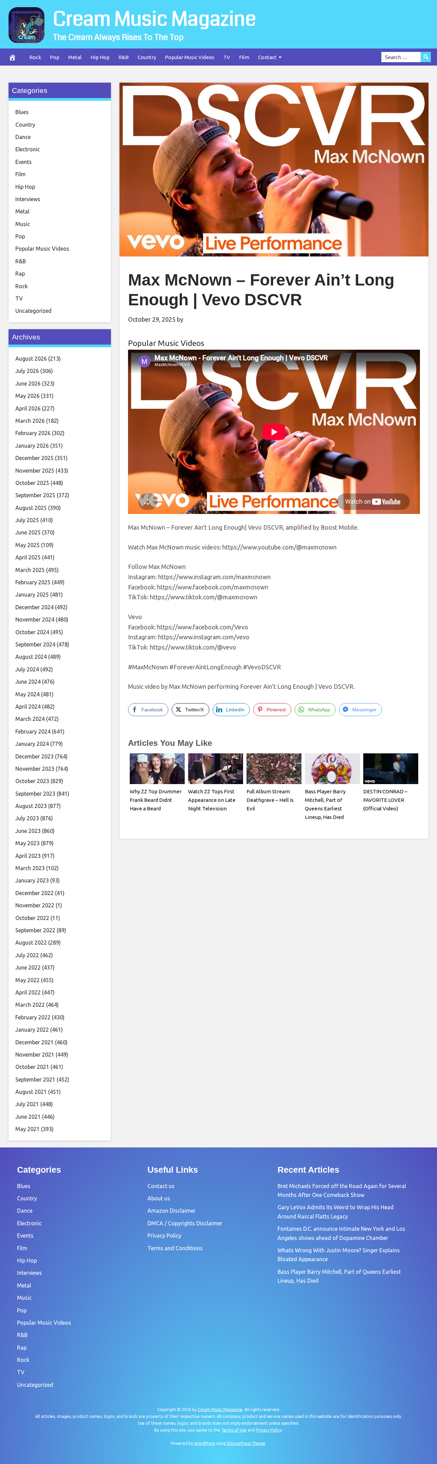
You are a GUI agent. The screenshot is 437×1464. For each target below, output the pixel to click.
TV (226, 57)
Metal (75, 57)
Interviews (27, 199)
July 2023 (27, 818)
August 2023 (31, 806)
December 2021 (34, 1042)
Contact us (160, 1186)
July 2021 (27, 1104)
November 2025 (34, 471)
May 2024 (27, 694)
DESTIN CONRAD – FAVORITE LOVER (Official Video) (385, 800)
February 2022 (33, 1017)
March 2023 (30, 868)
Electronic (27, 149)
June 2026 (28, 383)
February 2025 (33, 582)
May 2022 (27, 980)
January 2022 (32, 1030)
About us (158, 1198)
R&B (123, 57)
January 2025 (32, 594)
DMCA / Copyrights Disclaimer (184, 1223)
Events (23, 162)
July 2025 (27, 520)
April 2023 (28, 856)
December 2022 (34, 893)
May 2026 (27, 396)
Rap (20, 273)
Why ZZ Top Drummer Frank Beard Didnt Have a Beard (156, 800)
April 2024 (28, 706)
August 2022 (31, 942)
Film (244, 57)
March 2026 (30, 421)
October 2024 (32, 632)
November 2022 (34, 905)
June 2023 (28, 831)
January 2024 (32, 744)
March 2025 (30, 570)
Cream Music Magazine (154, 19)
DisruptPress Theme (246, 1443)
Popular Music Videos (189, 57)
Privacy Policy (164, 1235)
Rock (35, 57)
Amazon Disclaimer (171, 1211)
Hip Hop (100, 57)
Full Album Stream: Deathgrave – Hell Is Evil (270, 800)
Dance (23, 137)
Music (22, 224)
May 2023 (27, 843)
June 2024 (28, 682)
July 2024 (27, 669)
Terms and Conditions (175, 1248)
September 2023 (35, 794)
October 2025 (32, 483)
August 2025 (31, 508)
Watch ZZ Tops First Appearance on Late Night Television (212, 800)
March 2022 (30, 1005)
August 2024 (31, 657)
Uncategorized (33, 311)
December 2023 (34, 756)
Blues (22, 112)
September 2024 (35, 644)
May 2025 (27, 545)
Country (147, 57)
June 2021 (28, 1117)
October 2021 (32, 1067)
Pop (54, 57)
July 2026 (27, 371)
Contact (267, 57)
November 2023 (34, 769)
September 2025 (35, 495)
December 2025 (34, 458)
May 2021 (27, 1129)
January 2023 (32, 880)
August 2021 (31, 1092)
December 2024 (34, 607)
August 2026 (31, 358)
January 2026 (32, 446)
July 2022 (27, 955)
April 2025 (28, 557)
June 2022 (28, 967)
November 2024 (34, 619)
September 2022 (35, 930)
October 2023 (32, 781)
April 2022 (28, 992)
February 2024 (33, 731)
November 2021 (34, 1054)
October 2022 (32, 918)
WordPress (204, 1443)
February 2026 (33, 433)
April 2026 (28, 408)
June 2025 (28, 532)
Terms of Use (233, 1430)
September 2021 (35, 1079)
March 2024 (30, 719)
